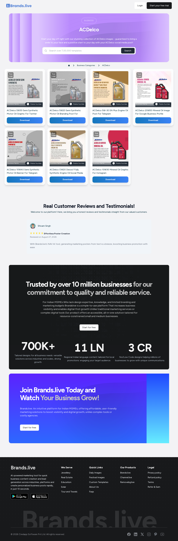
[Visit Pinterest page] (157, 534)
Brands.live (23, 467)
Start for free (89, 327)
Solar (63, 487)
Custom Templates (98, 482)
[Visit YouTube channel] (164, 534)
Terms (151, 482)
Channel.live (126, 477)
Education (66, 482)
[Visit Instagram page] (150, 534)
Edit (19, 93)
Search (127, 50)
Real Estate (67, 477)
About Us (94, 487)
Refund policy (154, 477)
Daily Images (95, 472)
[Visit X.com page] (144, 534)
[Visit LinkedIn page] (137, 534)
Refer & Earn (154, 487)
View (29, 93)
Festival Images (97, 477)
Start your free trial (159, 5)
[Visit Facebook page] (130, 534)
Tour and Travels (69, 491)
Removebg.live (127, 482)
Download (25, 120)
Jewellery (65, 472)
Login (140, 5)
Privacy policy (154, 472)
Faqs (91, 491)
